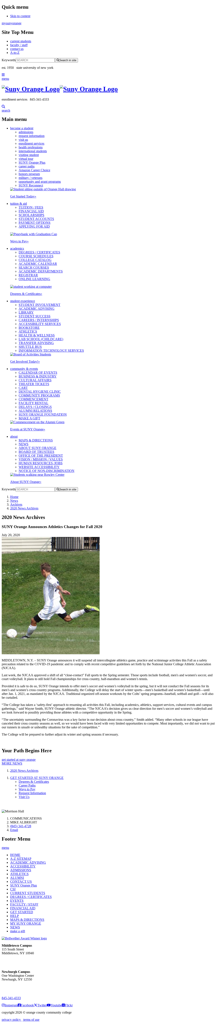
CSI (12, 889)
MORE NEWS (12, 763)
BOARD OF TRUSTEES (36, 452)
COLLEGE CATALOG (35, 260)
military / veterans (30, 178)
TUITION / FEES (31, 207)
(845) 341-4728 (20, 826)
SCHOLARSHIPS (31, 215)
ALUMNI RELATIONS (35, 410)
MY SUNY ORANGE (25, 923)
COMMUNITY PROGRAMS (39, 395)
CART (23, 388)
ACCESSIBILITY (23, 866)
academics (17, 248)
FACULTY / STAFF (24, 904)
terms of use (30, 1019)
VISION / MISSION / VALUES (41, 459)
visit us (23, 139)
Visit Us (24, 797)
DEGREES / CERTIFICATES (39, 252)
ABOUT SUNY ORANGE (37, 448)
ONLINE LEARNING (34, 279)
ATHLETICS (28, 331)
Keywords (9, 60)
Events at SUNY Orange (27, 429)
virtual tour (26, 158)
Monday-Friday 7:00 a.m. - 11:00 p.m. (16, 960)
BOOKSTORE (29, 327)
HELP (14, 916)
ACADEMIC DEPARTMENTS (41, 271)
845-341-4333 (11, 998)
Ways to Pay (19, 241)
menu (5, 78)
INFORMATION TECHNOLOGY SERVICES (51, 350)
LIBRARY (26, 312)
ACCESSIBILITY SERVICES (40, 324)
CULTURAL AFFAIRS (35, 380)
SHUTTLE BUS (30, 347)
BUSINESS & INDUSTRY (38, 376)
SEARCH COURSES (34, 267)
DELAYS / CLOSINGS (35, 407)
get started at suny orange (19, 759)
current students (20, 41)
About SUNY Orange (25, 482)
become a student (21, 128)
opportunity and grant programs (40, 181)
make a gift (17, 931)
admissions (26, 132)
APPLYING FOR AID (34, 226)
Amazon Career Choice (34, 170)
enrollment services (31, 143)
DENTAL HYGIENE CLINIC (40, 391)
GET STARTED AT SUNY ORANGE (37, 778)
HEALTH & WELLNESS (37, 335)
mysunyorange (11, 23)
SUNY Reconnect (31, 185)
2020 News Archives (24, 508)
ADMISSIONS (20, 870)
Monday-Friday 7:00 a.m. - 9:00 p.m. (16, 987)
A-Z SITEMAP (20, 858)
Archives (16, 504)
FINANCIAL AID (31, 211)
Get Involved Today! (25, 361)
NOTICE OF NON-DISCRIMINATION (46, 471)
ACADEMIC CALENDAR (38, 264)
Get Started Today (23, 196)
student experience (22, 301)
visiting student (29, 155)
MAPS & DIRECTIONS (36, 440)
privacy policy (12, 1019)
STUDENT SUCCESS (34, 316)
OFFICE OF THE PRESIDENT (41, 455)
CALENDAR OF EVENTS (38, 372)
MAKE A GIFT (29, 418)
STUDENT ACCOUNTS (36, 219)
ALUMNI (17, 878)
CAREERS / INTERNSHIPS (39, 320)
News (14, 500)
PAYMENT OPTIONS (34, 222)
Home (14, 497)
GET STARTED (21, 912)
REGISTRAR (28, 275)
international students (33, 151)
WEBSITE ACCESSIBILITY (39, 467)
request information (32, 136)
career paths (27, 166)
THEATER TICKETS (34, 384)
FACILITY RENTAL (33, 403)
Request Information (32, 793)
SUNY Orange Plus (32, 162)
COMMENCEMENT (33, 399)
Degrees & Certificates (26, 294)
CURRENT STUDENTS (27, 893)
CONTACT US (21, 881)
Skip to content (20, 16)
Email (14, 830)
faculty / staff (19, 45)
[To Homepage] (108, 89)
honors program (29, 174)
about (14, 436)
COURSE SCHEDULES (36, 256)
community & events (24, 369)
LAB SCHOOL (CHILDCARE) (41, 339)
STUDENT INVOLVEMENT (39, 305)
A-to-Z (14, 52)
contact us (17, 49)
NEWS (23, 444)
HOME (15, 855)
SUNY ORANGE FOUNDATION (43, 414)
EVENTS (17, 900)
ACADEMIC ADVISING (36, 308)
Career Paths (27, 785)
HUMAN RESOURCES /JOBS (41, 463)
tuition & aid (18, 203)
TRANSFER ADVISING (36, 343)
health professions (31, 147)
